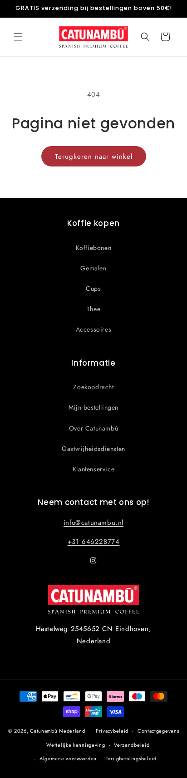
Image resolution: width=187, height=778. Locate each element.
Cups (93, 288)
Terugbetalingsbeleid (131, 758)
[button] (18, 37)
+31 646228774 (94, 542)
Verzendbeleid (131, 745)
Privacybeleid (112, 730)
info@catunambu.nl (93, 523)
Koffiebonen (94, 247)
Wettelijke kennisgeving (75, 745)
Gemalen (93, 268)
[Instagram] (93, 561)
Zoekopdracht (93, 386)
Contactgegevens (158, 730)
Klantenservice (93, 469)
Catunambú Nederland (57, 730)
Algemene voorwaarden (68, 758)
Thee (93, 308)
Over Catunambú (93, 428)
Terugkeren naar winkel (94, 156)
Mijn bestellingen (93, 407)
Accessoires (94, 329)
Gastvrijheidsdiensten (93, 448)
